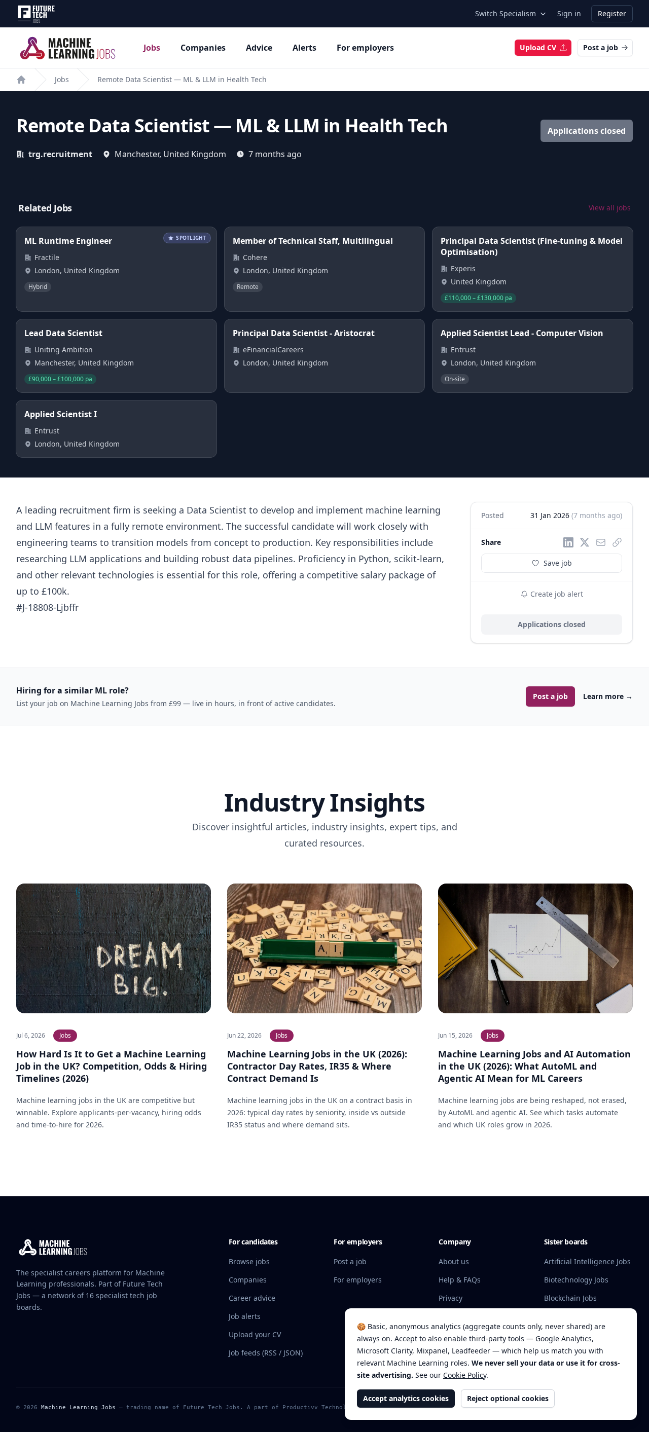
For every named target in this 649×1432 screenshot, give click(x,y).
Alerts (304, 47)
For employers (365, 47)
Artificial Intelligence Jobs (587, 1261)
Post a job (600, 47)
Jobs (151, 47)
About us (454, 1261)
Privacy (450, 1298)
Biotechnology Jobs (576, 1279)
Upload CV (538, 47)
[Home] (21, 80)
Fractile (46, 257)
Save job (558, 563)
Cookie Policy (464, 1375)
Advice (259, 47)
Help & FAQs (460, 1279)
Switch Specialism (505, 13)
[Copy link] (617, 542)
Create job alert (555, 594)
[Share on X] (585, 542)
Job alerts (245, 1316)
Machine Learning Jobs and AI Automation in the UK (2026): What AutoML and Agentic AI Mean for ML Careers (534, 1066)
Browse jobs (249, 1261)
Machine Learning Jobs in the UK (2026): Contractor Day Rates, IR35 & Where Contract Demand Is (317, 1066)
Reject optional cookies (508, 1398)
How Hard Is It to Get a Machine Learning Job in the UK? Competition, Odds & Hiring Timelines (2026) (111, 1066)
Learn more (608, 696)
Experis (463, 268)
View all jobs (610, 207)
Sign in (569, 13)
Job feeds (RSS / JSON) (266, 1352)
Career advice (252, 1298)
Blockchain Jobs (570, 1298)
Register (612, 13)
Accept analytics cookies (406, 1398)
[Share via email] (601, 542)
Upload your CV (255, 1334)
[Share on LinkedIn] (568, 542)
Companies (203, 47)
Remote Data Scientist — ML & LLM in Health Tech (182, 79)
